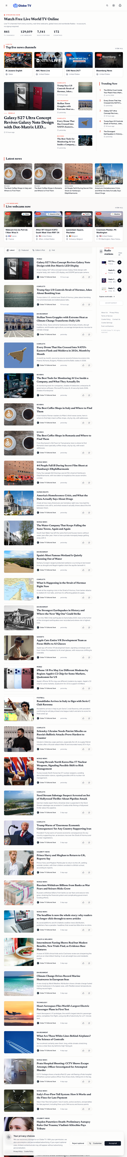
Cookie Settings (106, 323)
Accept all (113, 1143)
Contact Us (116, 319)
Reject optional (78, 1143)
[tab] (10, 250)
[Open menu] (6, 5)
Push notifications (107, 326)
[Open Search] (107, 5)
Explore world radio (105, 296)
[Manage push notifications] (120, 5)
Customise (97, 1143)
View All (119, 48)
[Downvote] (89, 277)
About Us (104, 312)
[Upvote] (83, 277)
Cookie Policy (106, 319)
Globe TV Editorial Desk (48, 277)
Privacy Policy (114, 312)
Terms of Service (106, 316)
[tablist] (48, 250)
